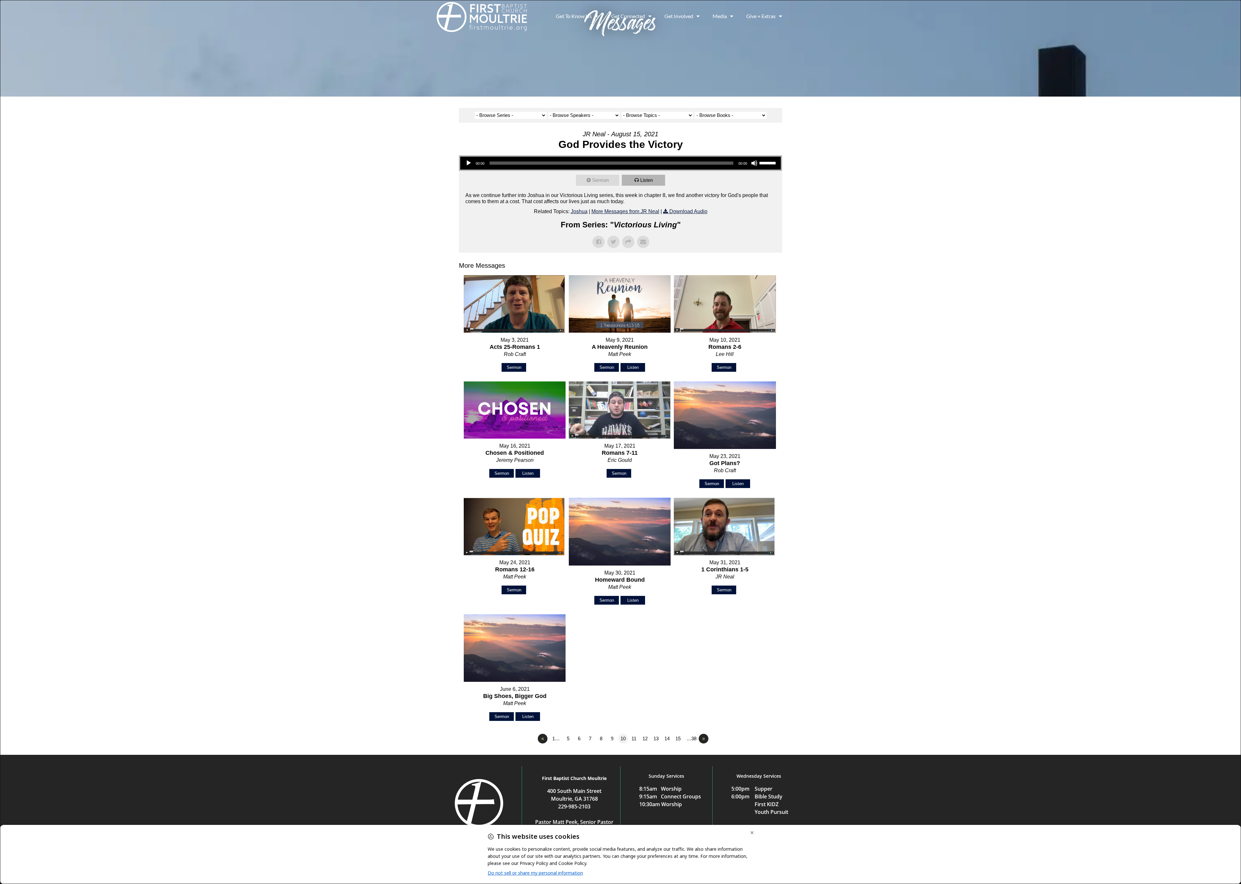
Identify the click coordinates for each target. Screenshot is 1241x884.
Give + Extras (761, 16)
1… (556, 738)
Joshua (579, 211)
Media (720, 16)
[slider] (768, 162)
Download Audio (688, 211)
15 (678, 738)
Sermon (600, 180)
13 (656, 738)
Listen (646, 180)
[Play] (468, 163)
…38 (691, 738)
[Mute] (754, 163)
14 (667, 738)
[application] (620, 163)
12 (645, 738)
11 (633, 738)
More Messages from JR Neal (625, 211)
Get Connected (628, 16)
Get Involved (678, 16)
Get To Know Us (574, 16)
